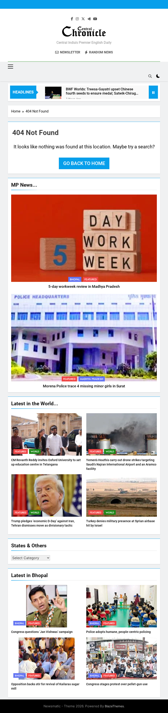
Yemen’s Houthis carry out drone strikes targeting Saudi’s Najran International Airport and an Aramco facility (121, 464)
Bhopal (75, 279)
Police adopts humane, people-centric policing (118, 632)
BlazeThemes (114, 706)
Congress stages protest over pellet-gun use (117, 684)
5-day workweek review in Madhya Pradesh (84, 286)
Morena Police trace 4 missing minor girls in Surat (84, 386)
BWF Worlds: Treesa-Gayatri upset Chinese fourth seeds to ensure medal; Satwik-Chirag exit (101, 91)
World (35, 451)
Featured (90, 279)
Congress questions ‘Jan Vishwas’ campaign (42, 632)
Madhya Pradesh (91, 379)
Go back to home (84, 163)
